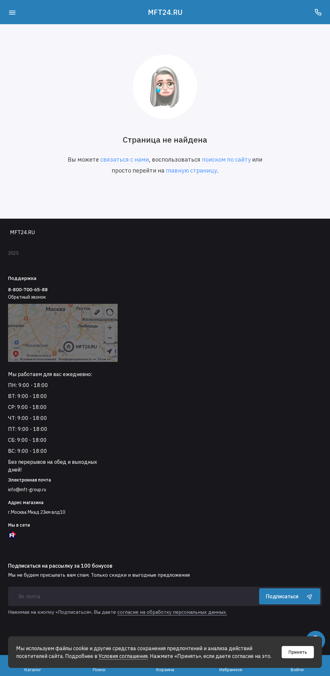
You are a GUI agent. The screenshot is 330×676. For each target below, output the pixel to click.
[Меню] (12, 12)
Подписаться (282, 596)
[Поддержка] (318, 12)
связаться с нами (124, 159)
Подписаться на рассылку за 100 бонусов (60, 565)
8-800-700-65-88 (28, 289)
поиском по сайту (226, 159)
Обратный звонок (27, 297)
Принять (297, 652)
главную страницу (191, 170)
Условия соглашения (123, 656)
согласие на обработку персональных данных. (172, 612)
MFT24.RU (165, 12)
